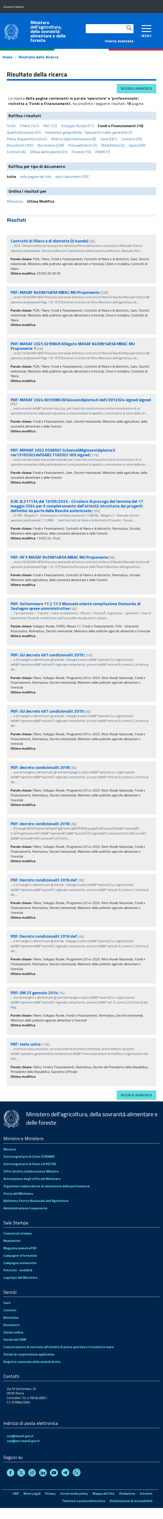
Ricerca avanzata (136, 88)
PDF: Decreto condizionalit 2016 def (44, 880)
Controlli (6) (16, 152)
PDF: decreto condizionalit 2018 (40, 767)
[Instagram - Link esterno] (32, 1473)
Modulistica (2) (113, 145)
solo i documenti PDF (72, 176)
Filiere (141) (29, 126)
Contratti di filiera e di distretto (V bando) (49, 241)
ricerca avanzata (119, 41)
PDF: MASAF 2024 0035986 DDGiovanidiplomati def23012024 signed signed (81, 399)
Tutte (11, 126)
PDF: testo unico (26, 1044)
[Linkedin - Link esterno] (43, 1473)
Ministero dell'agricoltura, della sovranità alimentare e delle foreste (48, 31)
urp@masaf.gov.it (20, 1436)
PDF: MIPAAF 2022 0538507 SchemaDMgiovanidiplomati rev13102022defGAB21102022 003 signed (63, 452)
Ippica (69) (137, 145)
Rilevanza (15, 201)
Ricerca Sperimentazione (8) (73, 139)
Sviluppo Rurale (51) (77, 126)
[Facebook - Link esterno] (10, 1473)
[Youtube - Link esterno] (54, 1473)
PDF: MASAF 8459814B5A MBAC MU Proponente (55, 292)
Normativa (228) (51, 145)
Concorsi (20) (131, 139)
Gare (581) (108, 139)
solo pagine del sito (35, 176)
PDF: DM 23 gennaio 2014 (34, 992)
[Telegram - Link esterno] (65, 1473)
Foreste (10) (81, 152)
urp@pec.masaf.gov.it (23, 1440)
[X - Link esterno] (21, 1473)
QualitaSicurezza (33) (24, 132)
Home (8, 57)
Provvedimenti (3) (82, 145)
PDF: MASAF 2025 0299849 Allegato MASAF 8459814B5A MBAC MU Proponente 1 (73, 346)
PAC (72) (50, 126)
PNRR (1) (102, 152)
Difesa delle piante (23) (48, 152)
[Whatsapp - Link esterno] (76, 1473)
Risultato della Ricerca (38, 57)
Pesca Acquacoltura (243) (27, 139)
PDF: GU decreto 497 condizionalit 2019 (47, 655)
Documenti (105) (20, 145)
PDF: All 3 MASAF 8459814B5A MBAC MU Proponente (59, 557)
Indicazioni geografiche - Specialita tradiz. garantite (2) (88, 132)
